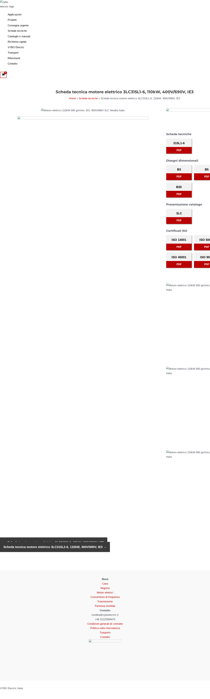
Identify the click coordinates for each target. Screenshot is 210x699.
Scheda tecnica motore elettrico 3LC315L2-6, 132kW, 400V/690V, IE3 (55, 547)
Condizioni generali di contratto (105, 623)
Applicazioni (15, 14)
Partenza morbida (105, 606)
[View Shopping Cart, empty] (3, 75)
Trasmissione (105, 601)
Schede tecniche (17, 30)
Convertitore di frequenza (105, 597)
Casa (105, 583)
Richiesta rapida (17, 41)
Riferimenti (14, 58)
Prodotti (12, 19)
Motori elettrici (105, 592)
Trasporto (105, 632)
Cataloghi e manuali (19, 36)
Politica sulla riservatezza (105, 628)
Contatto (12, 63)
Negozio (105, 588)
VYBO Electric (16, 47)
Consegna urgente (18, 25)
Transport (13, 52)
